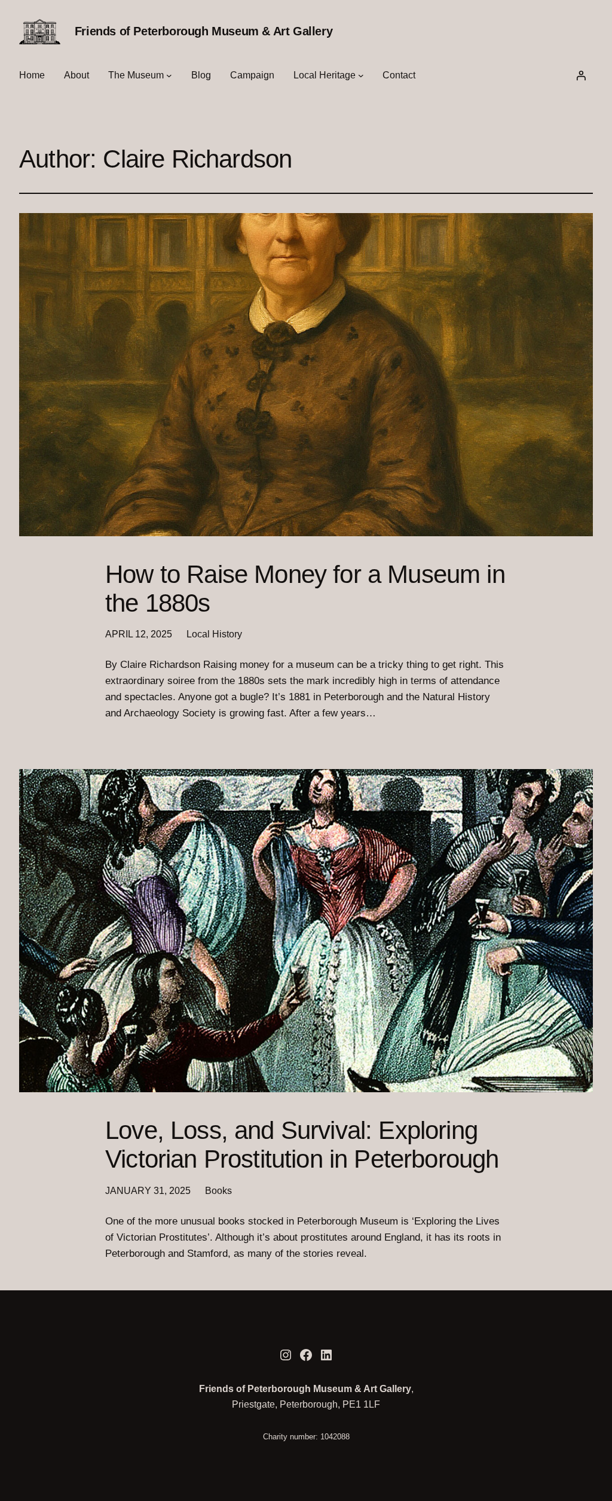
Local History (214, 634)
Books (218, 1191)
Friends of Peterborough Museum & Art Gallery (203, 31)
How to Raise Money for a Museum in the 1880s (305, 588)
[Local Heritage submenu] (361, 75)
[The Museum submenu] (169, 75)
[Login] (581, 75)
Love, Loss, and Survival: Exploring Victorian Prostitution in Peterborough (301, 1144)
